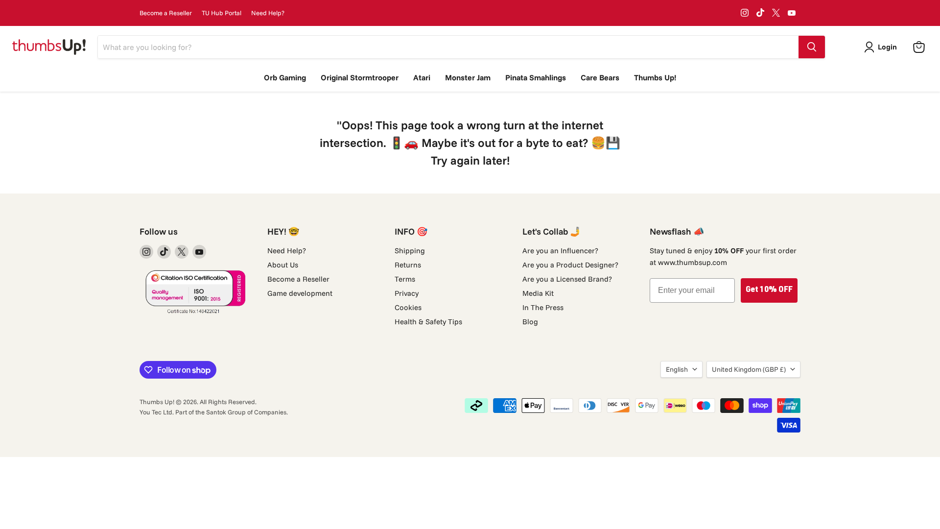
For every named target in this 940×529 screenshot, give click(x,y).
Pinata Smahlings (535, 77)
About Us (282, 264)
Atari (421, 77)
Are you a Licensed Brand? (567, 279)
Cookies (408, 307)
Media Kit (538, 293)
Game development (299, 293)
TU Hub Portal (221, 13)
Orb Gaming (285, 77)
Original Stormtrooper (360, 77)
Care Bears (600, 77)
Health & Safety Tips (428, 321)
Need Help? (267, 13)
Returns (408, 264)
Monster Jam (468, 77)
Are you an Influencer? (560, 250)
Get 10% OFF (769, 290)
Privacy (407, 293)
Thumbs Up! (655, 77)
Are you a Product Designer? (570, 264)
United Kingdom (749, 369)
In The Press (543, 307)
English (677, 369)
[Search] (812, 47)
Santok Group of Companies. (247, 412)
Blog (530, 321)
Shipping (410, 250)
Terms (405, 279)
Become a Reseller (166, 13)
